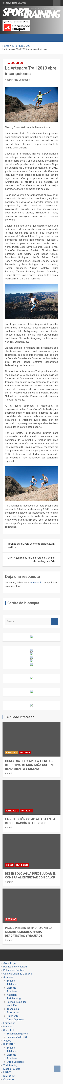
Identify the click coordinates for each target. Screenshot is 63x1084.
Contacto (8, 1079)
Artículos (12, 811)
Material (25, 752)
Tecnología (13, 1008)
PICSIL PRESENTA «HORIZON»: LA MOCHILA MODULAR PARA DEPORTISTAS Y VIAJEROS (28, 931)
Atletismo (12, 984)
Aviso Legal (9, 963)
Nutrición (26, 811)
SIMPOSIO (9, 1075)
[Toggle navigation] (7, 38)
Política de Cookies (14, 970)
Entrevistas (13, 1012)
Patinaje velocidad (17, 1001)
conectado (36, 582)
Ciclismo (11, 987)
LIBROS (7, 1072)
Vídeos (9, 865)
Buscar (54, 621)
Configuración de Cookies (17, 973)
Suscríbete (9, 1030)
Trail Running (14, 63)
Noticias (11, 919)
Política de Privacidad (15, 966)
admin (10, 79)
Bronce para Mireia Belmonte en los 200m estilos (31, 545)
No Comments (23, 79)
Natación (12, 994)
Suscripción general (17, 1033)
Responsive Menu (56, 3)
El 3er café (12, 1015)
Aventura (11, 752)
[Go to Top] (57, 1069)
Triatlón (11, 980)
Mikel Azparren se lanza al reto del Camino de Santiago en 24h (31, 559)
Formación (9, 1023)
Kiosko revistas (11, 1068)
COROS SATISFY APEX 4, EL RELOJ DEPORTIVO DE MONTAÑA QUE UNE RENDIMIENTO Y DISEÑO (29, 765)
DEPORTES (9, 1044)
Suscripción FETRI (17, 1037)
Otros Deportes (15, 1019)
